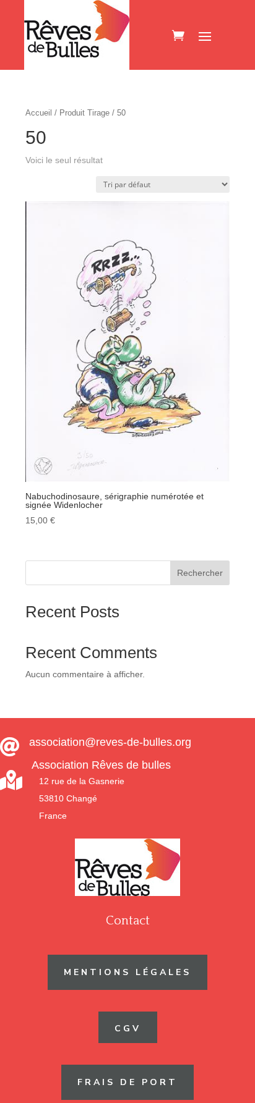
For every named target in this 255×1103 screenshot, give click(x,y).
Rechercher (200, 573)
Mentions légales (127, 972)
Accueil (38, 112)
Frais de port (127, 1082)
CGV (128, 1028)
